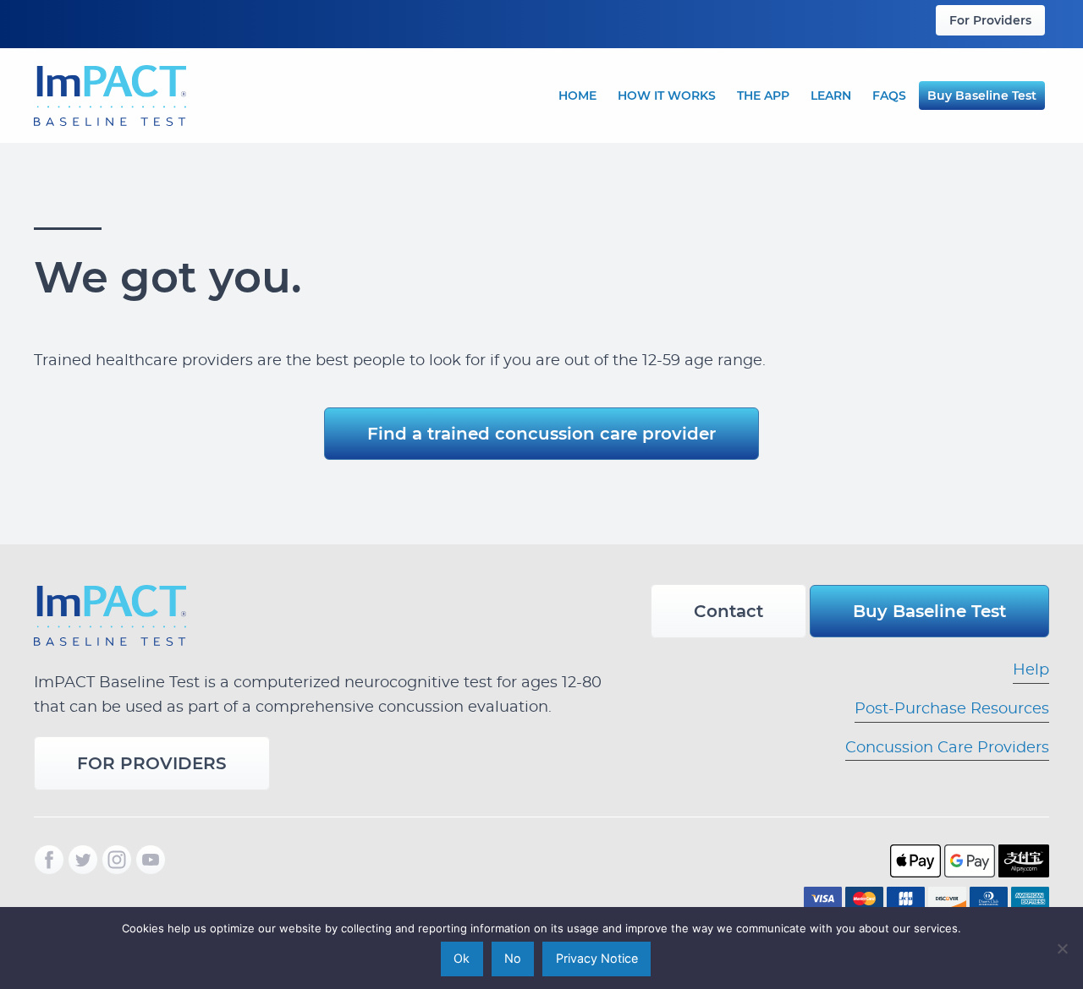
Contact (728, 611)
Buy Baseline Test (981, 95)
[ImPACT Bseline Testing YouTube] (150, 859)
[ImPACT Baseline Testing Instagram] (117, 859)
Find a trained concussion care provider (541, 433)
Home (577, 95)
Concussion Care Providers (947, 748)
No (512, 958)
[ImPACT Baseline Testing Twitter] (83, 859)
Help (1031, 670)
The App (763, 95)
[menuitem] (990, 20)
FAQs (889, 95)
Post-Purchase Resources (952, 709)
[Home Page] (110, 93)
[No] (1061, 948)
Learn (831, 95)
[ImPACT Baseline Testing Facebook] (49, 859)
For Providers (990, 20)
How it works (667, 95)
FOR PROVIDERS (152, 763)
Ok (462, 958)
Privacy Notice (597, 958)
